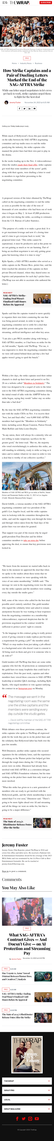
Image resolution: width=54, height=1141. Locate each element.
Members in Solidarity (34, 382)
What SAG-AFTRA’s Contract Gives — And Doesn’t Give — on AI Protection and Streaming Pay (27, 944)
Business (38, 63)
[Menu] (5, 2)
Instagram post (25, 688)
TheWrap (9, 1081)
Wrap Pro (9, 1090)
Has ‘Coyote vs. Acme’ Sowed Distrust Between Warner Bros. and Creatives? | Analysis (17, 976)
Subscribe (46, 2)
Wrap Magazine (12, 1109)
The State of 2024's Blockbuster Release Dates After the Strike (17, 824)
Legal (7, 1100)
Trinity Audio (15, 126)
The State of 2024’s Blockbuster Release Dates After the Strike (17, 1016)
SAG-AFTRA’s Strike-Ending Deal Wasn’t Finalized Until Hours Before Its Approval (16, 996)
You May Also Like (18, 887)
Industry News (26, 63)
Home (14, 63)
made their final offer (27, 164)
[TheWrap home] (20, 2)
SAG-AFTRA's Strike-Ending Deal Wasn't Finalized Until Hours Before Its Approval (14, 300)
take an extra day (31, 540)
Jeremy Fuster (15, 102)
